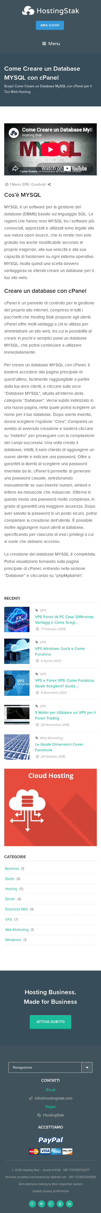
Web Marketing (51, 738)
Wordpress (13, 940)
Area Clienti (49, 25)
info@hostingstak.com (53, 1098)
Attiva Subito (50, 1021)
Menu (53, 43)
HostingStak (53, 1115)
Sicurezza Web (16, 909)
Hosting (11, 889)
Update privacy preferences (50, 1191)
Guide (9, 879)
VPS (43, 610)
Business (12, 868)
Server (10, 899)
